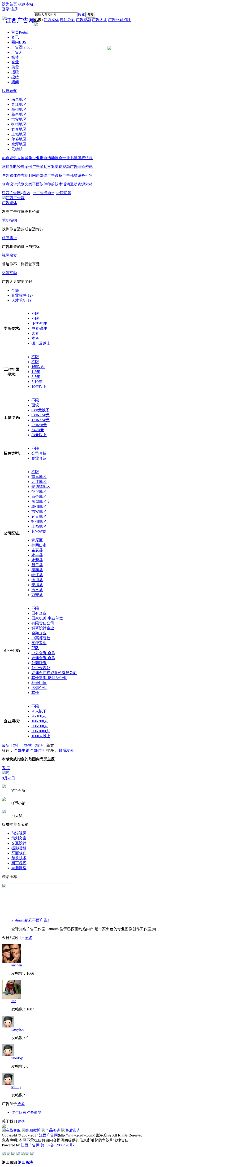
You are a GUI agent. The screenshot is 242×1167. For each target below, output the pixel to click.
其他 (35, 693)
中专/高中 (39, 328)
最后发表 (66, 750)
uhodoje (17, 1058)
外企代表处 (40, 668)
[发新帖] (4, 773)
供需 (15, 67)
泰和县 (37, 570)
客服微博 (33, 1130)
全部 (15, 290)
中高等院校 (40, 638)
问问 (15, 82)
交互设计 (18, 843)
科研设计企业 (42, 628)
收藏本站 (25, 4)
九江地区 (39, 482)
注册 (14, 9)
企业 (15, 62)
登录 (5, 9)
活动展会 (54, 158)
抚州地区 (39, 521)
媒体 (15, 57)
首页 (19, 32)
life (13, 1001)
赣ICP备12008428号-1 (58, 1145)
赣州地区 (39, 507)
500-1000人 (40, 731)
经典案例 (24, 167)
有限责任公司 (42, 623)
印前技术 (54, 184)
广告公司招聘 (119, 20)
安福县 (37, 585)
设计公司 (67, 20)
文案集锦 (54, 167)
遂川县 (37, 580)
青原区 (37, 540)
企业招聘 (22, 295)
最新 (5, 745)
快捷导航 (9, 91)
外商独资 (39, 663)
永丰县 (37, 555)
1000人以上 (40, 736)
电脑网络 (18, 868)
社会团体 (39, 683)
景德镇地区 (40, 487)
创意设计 (9, 184)
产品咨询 (52, 1130)
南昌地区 (39, 477)
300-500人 (39, 726)
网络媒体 (39, 175)
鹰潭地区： (40, 502)
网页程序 (18, 863)
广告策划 (39, 167)
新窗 (50, 745)
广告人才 (99, 20)
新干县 (37, 565)
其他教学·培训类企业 (49, 678)
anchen (16, 965)
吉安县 (37, 550)
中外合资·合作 (43, 653)
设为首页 (9, 4)
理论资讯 (85, 167)
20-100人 (38, 716)
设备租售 (85, 175)
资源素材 (85, 184)
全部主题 (22, 750)
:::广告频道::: (43, 193)
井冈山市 (39, 545)
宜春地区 (39, 516)
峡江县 (37, 575)
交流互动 (9, 273)
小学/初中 (39, 323)
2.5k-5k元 (39, 425)
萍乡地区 (39, 492)
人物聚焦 (24, 158)
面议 (35, 405)
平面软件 (39, 184)
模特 (15, 77)
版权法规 (85, 158)
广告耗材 (70, 175)
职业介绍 (39, 458)
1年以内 (38, 367)
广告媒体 (9, 203)
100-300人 (39, 721)
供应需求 (9, 238)
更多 (28, 938)
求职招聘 (63, 193)
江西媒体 (51, 20)
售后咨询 (72, 1130)
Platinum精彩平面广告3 (30, 920)
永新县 (37, 560)
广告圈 (21, 47)
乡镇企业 (39, 688)
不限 (35, 313)
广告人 (17, 52)
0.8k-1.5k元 (40, 415)
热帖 (28, 745)
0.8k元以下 (40, 410)
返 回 (6, 768)
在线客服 (13, 1130)
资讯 (15, 37)
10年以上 (39, 387)
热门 (17, 745)
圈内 (18, 42)
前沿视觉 (18, 833)
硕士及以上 (40, 343)
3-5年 (35, 377)
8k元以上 (39, 435)
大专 (35, 333)
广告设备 (54, 175)
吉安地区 (39, 511)
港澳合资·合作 (43, 658)
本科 (35, 338)
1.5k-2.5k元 (40, 420)
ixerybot (17, 1029)
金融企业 (39, 633)
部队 (35, 648)
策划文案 (24, 184)
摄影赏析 (18, 848)
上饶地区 (39, 526)
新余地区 (39, 497)
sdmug (16, 1087)
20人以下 (39, 711)
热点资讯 (9, 158)
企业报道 (39, 158)
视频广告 (70, 167)
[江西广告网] (18, 20)
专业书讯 (70, 158)
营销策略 (9, 167)
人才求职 (21, 300)
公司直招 (39, 453)
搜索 (81, 15)
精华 (39, 745)
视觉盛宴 (9, 255)
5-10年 (36, 382)
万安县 (37, 595)
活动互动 (70, 184)
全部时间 (38, 750)
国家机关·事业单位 (47, 618)
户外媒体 (9, 175)
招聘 (15, 72)
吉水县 (37, 590)
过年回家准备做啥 (26, 1112)
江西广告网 (11, 193)
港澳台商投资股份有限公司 (54, 673)
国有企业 (39, 613)
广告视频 (83, 20)
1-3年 (35, 372)
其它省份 (39, 531)
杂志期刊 (24, 175)
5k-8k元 (37, 430)
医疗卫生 (39, 643)
